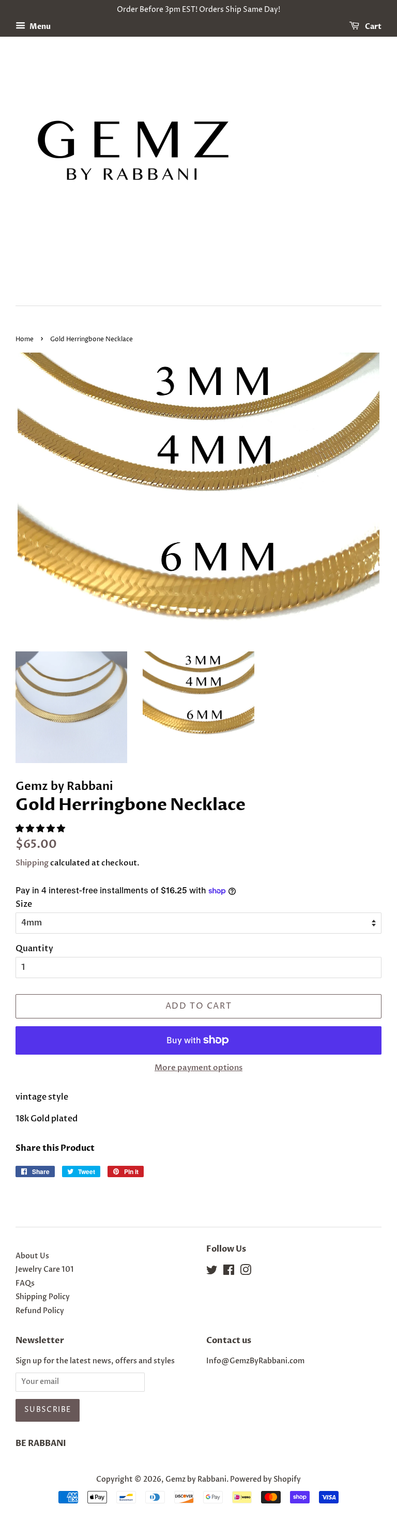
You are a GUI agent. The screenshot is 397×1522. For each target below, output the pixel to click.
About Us (32, 1256)
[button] (41, 828)
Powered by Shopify (265, 1479)
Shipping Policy (43, 1297)
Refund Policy (40, 1311)
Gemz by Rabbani (195, 1479)
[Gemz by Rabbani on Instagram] (245, 1272)
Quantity (34, 948)
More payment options (198, 1067)
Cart (372, 27)
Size (24, 904)
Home (25, 339)
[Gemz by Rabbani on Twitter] (212, 1272)
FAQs (25, 1283)
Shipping (32, 863)
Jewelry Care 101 (45, 1269)
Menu (39, 27)
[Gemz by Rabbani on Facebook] (229, 1272)
